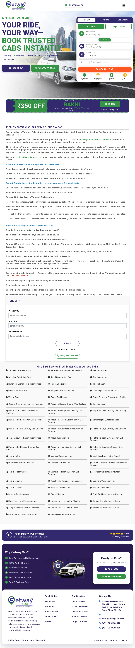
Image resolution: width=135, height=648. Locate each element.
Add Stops (105, 40)
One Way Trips (78, 602)
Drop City (12, 321)
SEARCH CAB (106, 69)
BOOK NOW (18, 68)
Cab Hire (91, 27)
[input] (108, 55)
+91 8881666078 (75, 5)
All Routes (49, 606)
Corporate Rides (79, 621)
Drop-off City (91, 44)
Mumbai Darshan (80, 616)
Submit (67, 343)
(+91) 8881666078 (68, 355)
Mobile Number (15, 332)
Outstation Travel (80, 611)
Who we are (50, 602)
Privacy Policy (51, 611)
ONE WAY (86, 20)
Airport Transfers (80, 606)
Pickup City (90, 32)
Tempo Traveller (119, 27)
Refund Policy (51, 616)
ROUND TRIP (105, 20)
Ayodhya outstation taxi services (95, 140)
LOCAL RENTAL (123, 20)
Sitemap (48, 621)
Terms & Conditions (118, 640)
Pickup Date (90, 53)
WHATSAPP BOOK (46, 68)
